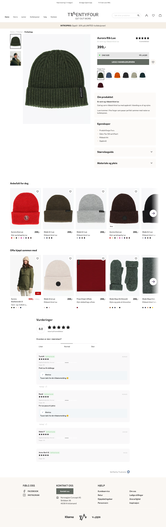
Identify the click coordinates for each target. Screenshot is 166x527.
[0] (153, 15)
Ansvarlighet (135, 499)
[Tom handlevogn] (160, 15)
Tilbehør (19, 32)
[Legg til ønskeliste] (153, 62)
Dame (12, 32)
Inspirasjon (134, 503)
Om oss (132, 491)
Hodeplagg (28, 32)
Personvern (103, 503)
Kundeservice (104, 491)
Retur (100, 495)
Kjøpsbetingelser (105, 499)
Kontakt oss (65, 491)
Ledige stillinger (136, 495)
